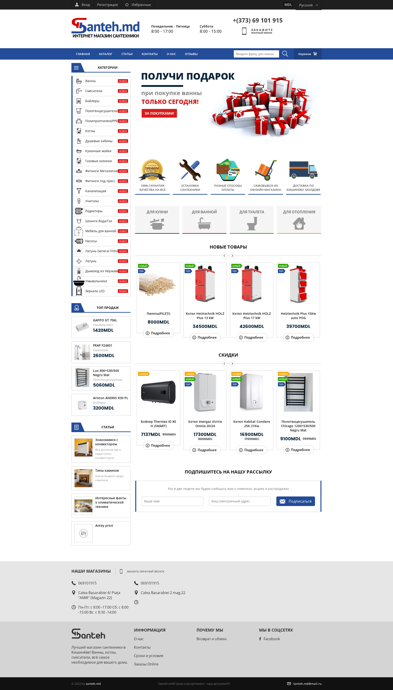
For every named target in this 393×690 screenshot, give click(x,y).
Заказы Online (146, 664)
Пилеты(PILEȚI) (158, 313)
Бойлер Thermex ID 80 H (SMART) (158, 423)
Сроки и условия (148, 655)
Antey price (104, 525)
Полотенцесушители (107, 380)
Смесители (100, 350)
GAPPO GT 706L (105, 320)
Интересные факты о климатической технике (110, 502)
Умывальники (103, 325)
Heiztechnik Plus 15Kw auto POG (298, 315)
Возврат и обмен (211, 638)
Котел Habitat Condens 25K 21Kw (251, 423)
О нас (139, 638)
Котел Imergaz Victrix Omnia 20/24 (205, 423)
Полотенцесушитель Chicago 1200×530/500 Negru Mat (298, 425)
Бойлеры (99, 402)
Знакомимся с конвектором (106, 442)
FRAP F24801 (102, 345)
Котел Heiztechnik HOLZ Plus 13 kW (205, 315)
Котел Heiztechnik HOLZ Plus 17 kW (251, 315)
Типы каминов (107, 470)
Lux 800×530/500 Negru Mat (106, 372)
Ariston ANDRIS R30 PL (110, 398)
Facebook (272, 638)
